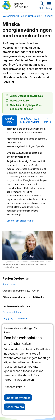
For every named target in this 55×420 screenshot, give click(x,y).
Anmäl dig (9, 120)
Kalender (48, 15)
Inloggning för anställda (14, 318)
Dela (47, 121)
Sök (41, 5)
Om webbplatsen (11, 312)
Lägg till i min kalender (29, 120)
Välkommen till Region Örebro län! (21, 15)
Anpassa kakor (14, 386)
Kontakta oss (9, 284)
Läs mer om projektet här (20, 220)
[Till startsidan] (15, 5)
